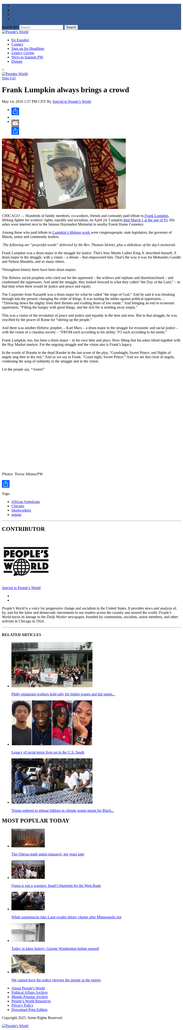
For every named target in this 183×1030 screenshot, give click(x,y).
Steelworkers (21, 510)
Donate (16, 61)
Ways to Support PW (27, 57)
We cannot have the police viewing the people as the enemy (56, 980)
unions (16, 514)
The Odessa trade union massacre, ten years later (47, 854)
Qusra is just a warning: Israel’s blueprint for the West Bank (56, 886)
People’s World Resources (31, 1001)
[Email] (96, 123)
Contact (17, 44)
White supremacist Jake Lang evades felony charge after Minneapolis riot (66, 917)
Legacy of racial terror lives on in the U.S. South (47, 752)
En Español (20, 40)
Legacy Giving (22, 53)
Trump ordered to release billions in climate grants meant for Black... (62, 810)
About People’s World (28, 988)
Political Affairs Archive (29, 992)
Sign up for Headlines (27, 49)
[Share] (96, 111)
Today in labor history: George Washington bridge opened (55, 949)
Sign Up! (9, 78)
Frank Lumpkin (156, 216)
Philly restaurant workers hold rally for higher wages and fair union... (63, 694)
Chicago (17, 506)
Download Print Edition (29, 1010)
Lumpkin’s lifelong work (71, 232)
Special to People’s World (71, 101)
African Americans (25, 502)
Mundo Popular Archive (29, 997)
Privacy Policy (22, 1005)
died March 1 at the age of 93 (145, 220)
